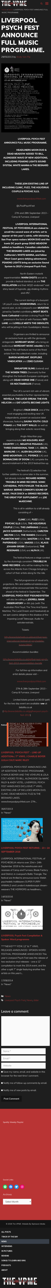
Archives (7, 1194)
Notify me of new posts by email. (19, 1090)
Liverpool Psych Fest (15, 1000)
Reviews (5, 1255)
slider (36, 1000)
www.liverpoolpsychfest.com (31, 198)
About (4, 1270)
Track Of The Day (9, 1236)
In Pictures (6, 1251)
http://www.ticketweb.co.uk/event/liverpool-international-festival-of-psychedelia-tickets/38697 (25, 640)
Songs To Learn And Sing (13, 1260)
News (10, 10)
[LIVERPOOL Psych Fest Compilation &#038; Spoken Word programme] (22, 928)
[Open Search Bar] (41, 3)
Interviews (6, 1246)
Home (4, 10)
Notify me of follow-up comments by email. (25, 1083)
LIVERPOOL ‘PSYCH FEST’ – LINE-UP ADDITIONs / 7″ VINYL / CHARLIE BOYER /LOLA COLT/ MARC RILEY (23, 756)
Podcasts (6, 1265)
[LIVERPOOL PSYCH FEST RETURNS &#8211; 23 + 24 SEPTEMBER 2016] (22, 841)
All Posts (6, 1231)
